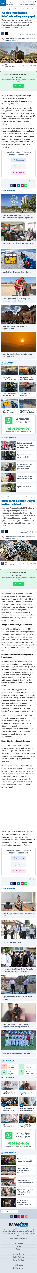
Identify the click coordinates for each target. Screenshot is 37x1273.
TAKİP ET (20, 85)
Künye (18, 1246)
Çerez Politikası (18, 1260)
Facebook (20, 160)
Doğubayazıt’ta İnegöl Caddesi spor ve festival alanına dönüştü (22, 3)
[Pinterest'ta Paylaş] (22, 185)
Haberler (4, 9)
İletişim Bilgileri (18, 1268)
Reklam (18, 1249)
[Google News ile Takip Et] (31, 65)
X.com (19, 166)
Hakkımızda (18, 1243)
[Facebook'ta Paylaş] (2, 33)
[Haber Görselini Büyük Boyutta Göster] (18, 52)
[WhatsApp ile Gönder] (25, 185)
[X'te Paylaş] (6, 33)
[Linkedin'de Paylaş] (18, 185)
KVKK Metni (18, 1265)
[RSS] (26, 1216)
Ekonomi (10, 497)
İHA (10, 65)
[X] (15, 1216)
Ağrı (9, 9)
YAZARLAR (8, 1211)
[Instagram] (18, 1216)
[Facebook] (11, 1216)
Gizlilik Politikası (19, 1257)
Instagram (20, 173)
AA (9, 563)
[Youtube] (22, 1216)
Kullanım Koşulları (18, 1254)
